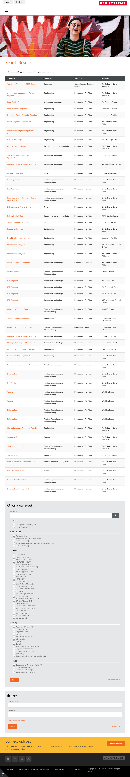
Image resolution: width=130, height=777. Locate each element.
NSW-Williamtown (23, 574)
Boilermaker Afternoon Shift (18, 489)
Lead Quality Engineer (16, 102)
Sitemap (78, 769)
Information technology (25, 637)
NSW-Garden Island (24, 560)
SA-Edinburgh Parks (24, 594)
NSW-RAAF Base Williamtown (27, 567)
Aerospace (21, 536)
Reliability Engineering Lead (18, 238)
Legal (19, 642)
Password (11, 711)
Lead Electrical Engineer (17, 109)
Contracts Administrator (16, 146)
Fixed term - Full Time (24, 670)
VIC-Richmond (22, 611)
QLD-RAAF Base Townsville (27, 589)
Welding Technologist (15, 180)
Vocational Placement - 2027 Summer (22, 84)
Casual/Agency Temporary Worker (29, 665)
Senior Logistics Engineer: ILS (19, 122)
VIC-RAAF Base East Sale (26, 608)
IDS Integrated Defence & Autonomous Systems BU (35, 543)
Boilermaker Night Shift (16, 480)
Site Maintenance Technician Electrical (22, 428)
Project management (24, 649)
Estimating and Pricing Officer (19, 207)
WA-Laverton (21, 618)
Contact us (10, 769)
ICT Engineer (12, 281)
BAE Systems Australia (26, 525)
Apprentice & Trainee (24, 627)
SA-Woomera (22, 603)
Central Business (23, 541)
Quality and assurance (25, 651)
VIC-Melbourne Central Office (27, 606)
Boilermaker (12, 374)
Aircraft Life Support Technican (19, 327)
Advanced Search (114, 680)
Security (20, 654)
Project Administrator (15, 471)
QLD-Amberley (22, 581)
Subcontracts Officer (15, 216)
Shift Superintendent (15, 446)
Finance (20, 634)
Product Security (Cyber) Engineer (21, 349)
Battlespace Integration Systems (28, 538)
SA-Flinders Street (23, 596)
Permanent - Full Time (25, 672)
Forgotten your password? (17, 720)
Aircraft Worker (13, 272)
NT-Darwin (21, 577)
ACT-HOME (21, 555)
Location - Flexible (24, 557)
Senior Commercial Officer (17, 222)
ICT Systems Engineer (16, 140)
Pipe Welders (12, 189)
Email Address (13, 701)
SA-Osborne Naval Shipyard (27, 598)
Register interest (115, 743)
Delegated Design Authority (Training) (22, 115)
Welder (10, 392)
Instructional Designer (16, 244)
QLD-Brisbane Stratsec (25, 584)
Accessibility (44, 769)
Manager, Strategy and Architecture (21, 164)
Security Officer (13, 437)
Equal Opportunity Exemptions (27, 769)
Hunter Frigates (23, 527)
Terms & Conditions (58, 769)
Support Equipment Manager (18, 318)
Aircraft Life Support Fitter (17, 309)
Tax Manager (12, 455)
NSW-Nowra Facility (24, 564)
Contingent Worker (23, 667)
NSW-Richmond (22, 569)
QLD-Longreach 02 (24, 586)
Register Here (117, 726)
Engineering (22, 632)
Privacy (70, 769)
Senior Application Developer (18, 263)
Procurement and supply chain (27, 646)
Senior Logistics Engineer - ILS (19, 356)
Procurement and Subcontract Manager (23, 462)
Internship (20, 639)
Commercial (21, 629)
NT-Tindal (20, 579)
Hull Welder (12, 383)
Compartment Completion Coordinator (22, 365)
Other (19, 644)
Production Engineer (15, 229)
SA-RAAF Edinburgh (24, 601)
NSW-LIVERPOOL (23, 562)
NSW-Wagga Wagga (24, 572)
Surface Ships (22, 546)
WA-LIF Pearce (22, 616)
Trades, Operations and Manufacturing (31, 656)
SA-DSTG (20, 591)
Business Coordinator (16, 173)
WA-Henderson (22, 613)
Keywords (13, 511)
